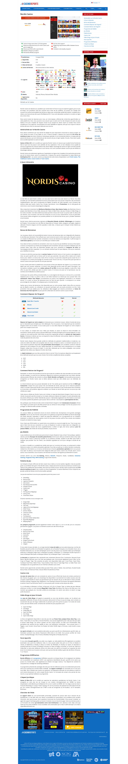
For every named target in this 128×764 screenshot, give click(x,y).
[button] (103, 77)
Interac (97, 109)
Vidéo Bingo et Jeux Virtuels (91, 37)
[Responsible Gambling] (95, 759)
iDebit (96, 118)
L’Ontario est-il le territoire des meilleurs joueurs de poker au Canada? (94, 74)
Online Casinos (26, 8)
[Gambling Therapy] (103, 759)
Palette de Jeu (88, 33)
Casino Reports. (32, 760)
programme (37, 658)
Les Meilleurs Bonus (39, 8)
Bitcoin (97, 136)
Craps (92, 8)
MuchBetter (99, 127)
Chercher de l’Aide (89, 46)
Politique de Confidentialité (96, 732)
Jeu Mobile (87, 31)
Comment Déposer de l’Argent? (92, 24)
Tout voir (103, 103)
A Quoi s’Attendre (89, 20)
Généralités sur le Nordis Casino (93, 18)
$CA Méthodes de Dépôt (54, 8)
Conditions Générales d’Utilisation (76, 732)
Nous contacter (60, 732)
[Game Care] (81, 759)
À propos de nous (49, 732)
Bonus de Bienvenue (89, 22)
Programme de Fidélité (90, 29)
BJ (86, 8)
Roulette (78, 8)
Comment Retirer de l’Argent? (92, 27)
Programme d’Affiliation (90, 42)
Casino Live (87, 35)
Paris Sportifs (87, 39)
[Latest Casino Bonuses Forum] (74, 720)
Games (99, 8)
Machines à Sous (68, 8)
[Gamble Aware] (89, 759)
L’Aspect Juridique (89, 44)
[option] (95, 68)
